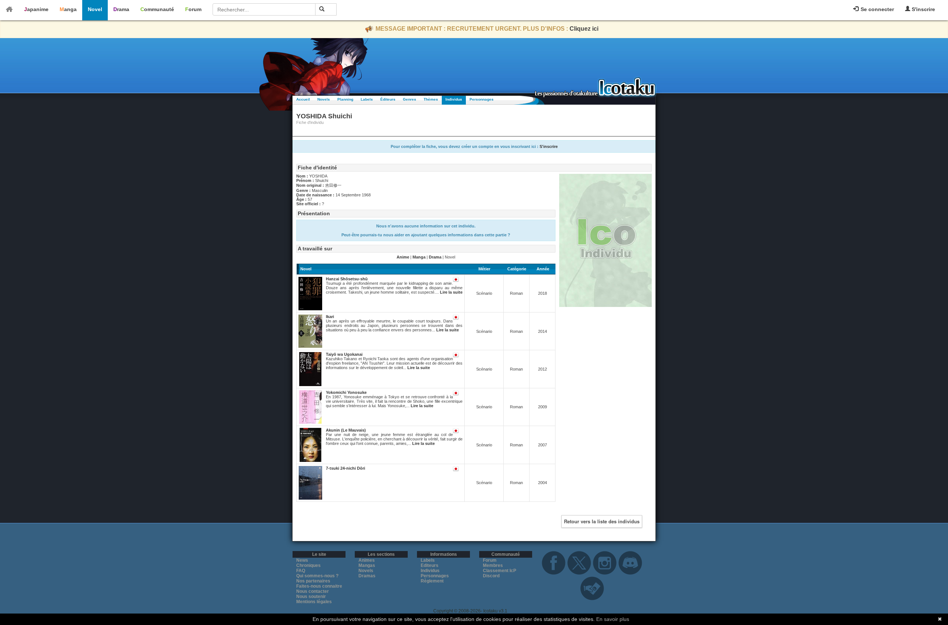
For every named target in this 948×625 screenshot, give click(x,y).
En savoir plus (612, 619)
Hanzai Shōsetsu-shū (347, 279)
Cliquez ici (584, 29)
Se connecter (876, 9)
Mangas (366, 565)
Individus (453, 99)
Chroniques (308, 565)
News (302, 560)
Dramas (366, 575)
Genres (409, 99)
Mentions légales (314, 601)
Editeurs (429, 565)
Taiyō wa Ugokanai (344, 354)
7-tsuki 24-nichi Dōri (345, 468)
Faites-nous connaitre (319, 586)
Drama (121, 9)
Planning (345, 99)
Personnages (482, 99)
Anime (403, 257)
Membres (493, 565)
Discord (491, 575)
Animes (366, 560)
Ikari (330, 316)
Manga (68, 9)
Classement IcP (499, 570)
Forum (193, 9)
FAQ (300, 570)
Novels (323, 99)
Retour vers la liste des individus (602, 521)
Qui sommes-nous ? (317, 575)
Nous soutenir (311, 596)
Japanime (36, 9)
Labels (367, 99)
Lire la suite (451, 292)
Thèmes (431, 99)
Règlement (432, 581)
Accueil (303, 99)
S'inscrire (922, 9)
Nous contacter (312, 591)
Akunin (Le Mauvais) (346, 430)
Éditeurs (387, 99)
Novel (95, 9)
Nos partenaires (313, 581)
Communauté (157, 9)
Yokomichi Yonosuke (346, 392)
